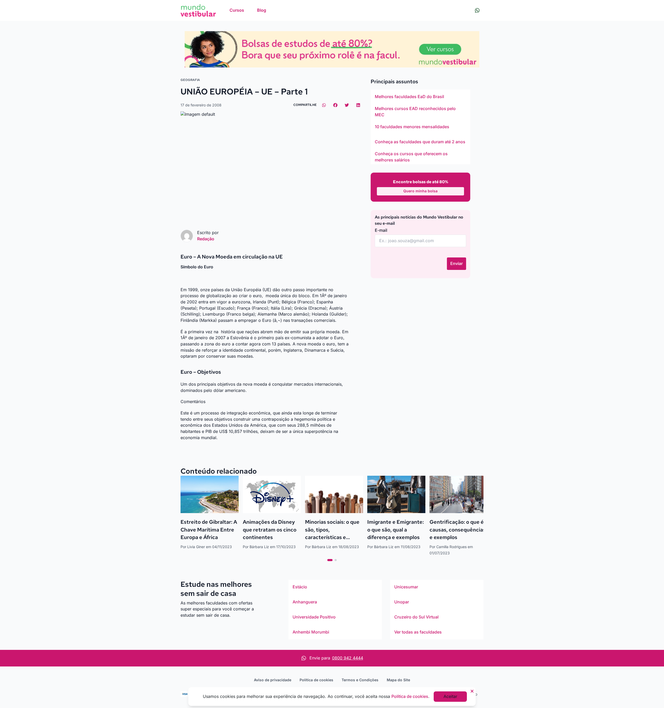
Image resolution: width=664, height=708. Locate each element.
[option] (420, 97)
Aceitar (450, 696)
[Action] (332, 49)
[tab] (330, 560)
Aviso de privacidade (272, 680)
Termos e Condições (360, 680)
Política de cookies (316, 680)
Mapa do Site (398, 680)
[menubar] (248, 10)
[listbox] (420, 127)
